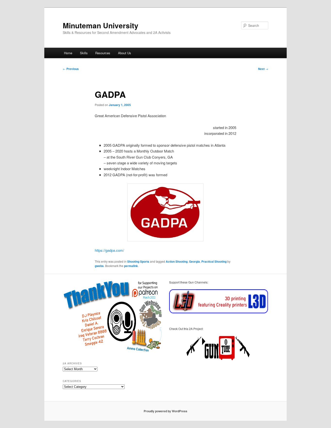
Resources (102, 53)
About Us (124, 53)
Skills (84, 53)
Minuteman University (100, 25)
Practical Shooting (214, 261)
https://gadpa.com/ (109, 250)
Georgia (194, 261)
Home (68, 53)
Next (263, 69)
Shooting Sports (138, 261)
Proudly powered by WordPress (165, 411)
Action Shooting (177, 261)
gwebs (99, 266)
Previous (71, 69)
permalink (131, 266)
